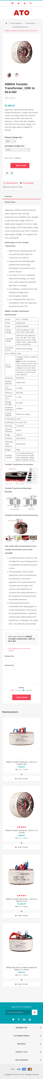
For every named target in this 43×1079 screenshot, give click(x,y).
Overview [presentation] (8, 196)
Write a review (10, 98)
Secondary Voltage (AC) (15, 146)
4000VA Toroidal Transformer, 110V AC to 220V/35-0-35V (21, 900)
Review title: (9, 656)
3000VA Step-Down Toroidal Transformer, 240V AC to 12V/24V (21, 968)
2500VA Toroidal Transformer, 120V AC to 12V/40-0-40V (21, 763)
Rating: (21, 687)
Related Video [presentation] (10, 202)
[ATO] (6, 23)
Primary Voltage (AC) (13, 137)
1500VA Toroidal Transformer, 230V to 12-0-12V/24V (21, 831)
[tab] (21, 196)
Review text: (9, 665)
